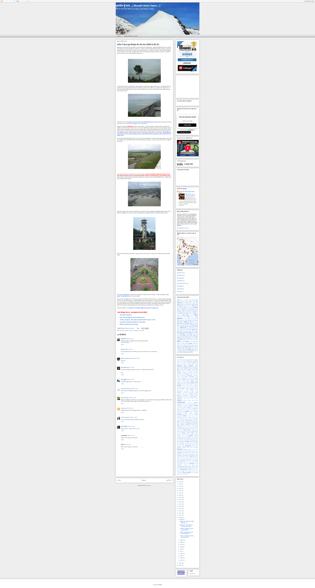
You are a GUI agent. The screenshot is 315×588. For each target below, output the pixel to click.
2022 (180, 490)
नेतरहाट (178, 326)
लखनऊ (186, 343)
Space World (195, 458)
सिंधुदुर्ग (183, 349)
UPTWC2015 (184, 468)
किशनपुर (196, 304)
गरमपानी (186, 310)
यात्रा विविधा (179, 280)
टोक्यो (197, 318)
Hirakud (130, 330)
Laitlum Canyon (191, 415)
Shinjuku (178, 456)
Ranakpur (196, 447)
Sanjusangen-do (186, 452)
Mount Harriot (191, 425)
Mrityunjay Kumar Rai (126, 358)
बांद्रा (187, 331)
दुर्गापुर (191, 323)
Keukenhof (179, 407)
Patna (181, 438)
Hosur (196, 395)
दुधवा (183, 323)
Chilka (186, 376)
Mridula (123, 349)
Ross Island (184, 451)
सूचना (192, 349)
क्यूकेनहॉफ (187, 309)
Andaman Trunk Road (181, 362)
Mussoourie (187, 428)
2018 (180, 499)
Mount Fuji (186, 425)
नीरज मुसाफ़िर (124, 379)
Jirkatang (189, 402)
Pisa (178, 443)
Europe (179, 385)
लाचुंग (178, 345)
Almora (178, 361)
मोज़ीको (188, 338)
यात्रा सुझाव (179, 286)
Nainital (189, 430)
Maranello (196, 421)
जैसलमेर (188, 316)
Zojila (186, 474)
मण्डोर (178, 335)
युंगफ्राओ (191, 338)
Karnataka (179, 405)
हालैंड (178, 352)
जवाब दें (122, 344)
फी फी (185, 329)
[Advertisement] (187, 86)
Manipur (192, 421)
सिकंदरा (186, 349)
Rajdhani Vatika (195, 446)
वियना (193, 346)
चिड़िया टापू (190, 313)
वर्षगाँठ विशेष (185, 346)
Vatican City (195, 469)
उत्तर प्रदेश (195, 301)
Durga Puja (194, 382)
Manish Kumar (192, 573)
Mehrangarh (195, 423)
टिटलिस (189, 318)
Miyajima (178, 424)
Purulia (196, 443)
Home (119, 36)
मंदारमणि (194, 334)
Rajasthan (188, 446)
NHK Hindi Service (194, 428)
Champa (196, 372)
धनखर (178, 325)
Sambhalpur (135, 330)
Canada (179, 372)
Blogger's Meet (190, 369)
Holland (191, 395)
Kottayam (179, 413)
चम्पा (192, 311)
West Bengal (186, 472)
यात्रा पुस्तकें (179, 289)
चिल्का (187, 313)
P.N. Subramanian (125, 388)
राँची (178, 342)
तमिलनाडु (189, 320)
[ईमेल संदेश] (137, 328)
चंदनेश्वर (186, 311)
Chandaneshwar (180, 373)
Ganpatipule (186, 388)
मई (181, 551)
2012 (180, 513)
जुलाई (181, 546)
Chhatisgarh (195, 375)
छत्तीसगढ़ (178, 315)
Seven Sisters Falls (193, 453)
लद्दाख (190, 343)
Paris (178, 438)
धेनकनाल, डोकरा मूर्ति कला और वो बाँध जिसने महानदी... (187, 536)
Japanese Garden (186, 400)
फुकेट (193, 329)
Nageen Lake (180, 430)
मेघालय (178, 338)
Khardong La (189, 407)
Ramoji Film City (187, 447)
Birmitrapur (190, 368)
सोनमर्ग (185, 350)
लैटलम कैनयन (188, 345)
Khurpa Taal (183, 408)
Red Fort (193, 449)
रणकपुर (193, 339)
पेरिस (193, 328)
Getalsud (179, 389)
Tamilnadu (179, 462)
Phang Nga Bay (194, 440)
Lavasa (194, 417)
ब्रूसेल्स (178, 334)
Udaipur (189, 468)
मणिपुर (197, 334)
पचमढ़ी (190, 326)
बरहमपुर (184, 331)
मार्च (181, 555)
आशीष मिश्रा (123, 338)
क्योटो (190, 309)
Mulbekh (196, 427)
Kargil (197, 404)
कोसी (181, 309)
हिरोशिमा (181, 352)
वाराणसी (190, 346)
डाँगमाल (181, 320)
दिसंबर (181, 519)
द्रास (197, 323)
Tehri (182, 463)
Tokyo (186, 466)
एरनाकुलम (193, 302)
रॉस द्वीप (180, 343)
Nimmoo (196, 434)
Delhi (184, 379)
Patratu (184, 438)
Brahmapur (190, 371)
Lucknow (183, 420)
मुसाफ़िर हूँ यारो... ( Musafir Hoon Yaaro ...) (138, 5)
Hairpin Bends (194, 391)
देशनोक (194, 323)
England (191, 383)
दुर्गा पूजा (187, 323)
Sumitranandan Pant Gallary (191, 459)
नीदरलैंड (196, 325)
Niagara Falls (185, 432)
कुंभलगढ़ (183, 306)
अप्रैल (181, 553)
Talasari (196, 460)
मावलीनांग (189, 336)
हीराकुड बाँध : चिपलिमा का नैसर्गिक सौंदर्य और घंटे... (187, 522)
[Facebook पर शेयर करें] (146, 328)
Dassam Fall (179, 379)
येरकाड (184, 339)
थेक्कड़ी (191, 322)
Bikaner (196, 366)
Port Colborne (187, 443)
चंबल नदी (190, 311)
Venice (178, 471)
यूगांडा (194, 338)
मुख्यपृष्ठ (144, 480)
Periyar (187, 440)
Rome (180, 451)
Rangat (185, 449)
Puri (193, 443)
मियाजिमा (192, 336)
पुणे (187, 328)
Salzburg (196, 451)
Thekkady (179, 465)
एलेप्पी (197, 303)
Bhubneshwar (187, 366)
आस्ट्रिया (196, 300)
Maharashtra (189, 420)
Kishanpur (189, 408)
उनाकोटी (190, 302)
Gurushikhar (186, 391)
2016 (180, 504)
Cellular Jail (185, 372)
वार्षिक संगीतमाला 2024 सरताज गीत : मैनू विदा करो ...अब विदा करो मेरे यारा (190, 196)
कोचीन (181, 307)
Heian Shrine (185, 393)
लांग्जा (197, 343)
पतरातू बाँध (196, 326)
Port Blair (181, 443)
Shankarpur (179, 455)
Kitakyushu (195, 408)
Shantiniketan (186, 455)
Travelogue (141, 330)
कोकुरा (178, 307)
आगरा (192, 300)
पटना (192, 326)
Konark (191, 411)
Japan (179, 400)
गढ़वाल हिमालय (183, 311)
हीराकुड (126, 330)
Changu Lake (192, 373)
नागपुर (187, 325)
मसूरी (181, 335)
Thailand (191, 463)
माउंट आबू (192, 335)
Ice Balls (184, 396)
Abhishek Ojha (124, 397)
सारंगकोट (196, 348)
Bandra (196, 364)
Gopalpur (191, 389)
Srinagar (178, 459)
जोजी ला (192, 316)
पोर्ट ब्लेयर (182, 329)
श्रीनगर (189, 348)
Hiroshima (185, 395)
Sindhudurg (195, 456)
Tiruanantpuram (180, 466)
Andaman (195, 361)
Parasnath (196, 437)
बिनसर (193, 331)
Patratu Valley (195, 438)
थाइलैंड (185, 322)
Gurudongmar (180, 391)
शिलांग (186, 348)
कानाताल (188, 304)
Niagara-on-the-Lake (181, 434)
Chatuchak (183, 375)
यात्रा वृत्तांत (122, 330)
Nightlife (192, 434)
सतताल (193, 348)
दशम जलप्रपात (195, 322)
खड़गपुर (193, 309)
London (196, 418)
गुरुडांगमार (193, 310)
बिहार (181, 332)
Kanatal (193, 404)
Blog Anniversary (181, 369)
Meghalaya (189, 423)
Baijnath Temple (186, 364)
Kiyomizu (187, 409)
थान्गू (188, 322)
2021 (180, 493)
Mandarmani (183, 421)
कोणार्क (189, 307)
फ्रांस (178, 331)
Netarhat (190, 431)
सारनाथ (180, 349)
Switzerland (183, 460)
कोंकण (196, 306)
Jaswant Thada (194, 400)
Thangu (196, 463)
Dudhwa (188, 382)
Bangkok (179, 365)
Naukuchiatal (182, 431)
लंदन (184, 343)
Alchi (193, 359)
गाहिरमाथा (189, 310)
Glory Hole (185, 389)
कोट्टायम (185, 307)
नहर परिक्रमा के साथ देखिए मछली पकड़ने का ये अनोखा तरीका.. (133, 322)
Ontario (196, 435)
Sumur (178, 460)
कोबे (191, 307)
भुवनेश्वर (190, 334)
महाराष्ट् (184, 335)
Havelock (179, 392)
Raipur (183, 446)
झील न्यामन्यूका (184, 318)
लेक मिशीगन (184, 345)
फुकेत (197, 329)
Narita (178, 431)
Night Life (188, 434)
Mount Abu (180, 425)
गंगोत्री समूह (179, 310)
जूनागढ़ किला (183, 316)
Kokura (182, 411)
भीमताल (187, 334)
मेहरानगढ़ (182, 338)
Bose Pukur (184, 371)
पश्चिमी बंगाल (183, 328)
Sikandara (187, 456)
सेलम (194, 349)
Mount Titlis (184, 427)
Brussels (196, 371)
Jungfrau (186, 404)
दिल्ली (178, 323)
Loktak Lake (191, 418)
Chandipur (186, 373)
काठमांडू (185, 304)
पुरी (188, 328)
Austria (188, 362)
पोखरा (196, 328)
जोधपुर (196, 316)
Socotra (178, 458)
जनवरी (181, 560)
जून (181, 549)
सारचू (178, 349)
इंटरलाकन (182, 301)
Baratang (185, 365)
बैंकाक (191, 332)
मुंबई (194, 336)
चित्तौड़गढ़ (181, 313)
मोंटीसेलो (185, 338)
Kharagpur (184, 407)
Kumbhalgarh (180, 414)
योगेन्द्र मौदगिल (124, 426)
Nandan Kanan (195, 430)
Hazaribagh (185, 392)
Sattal (183, 453)
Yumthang (179, 474)
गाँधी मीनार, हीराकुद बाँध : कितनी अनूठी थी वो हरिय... (186, 529)
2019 (180, 497)
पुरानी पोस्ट (169, 480)
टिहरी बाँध (193, 318)
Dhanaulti (192, 379)
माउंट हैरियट (182, 336)
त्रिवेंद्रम (181, 322)
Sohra (182, 458)
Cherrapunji (189, 375)
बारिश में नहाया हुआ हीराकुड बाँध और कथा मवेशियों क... (186, 533)
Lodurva (186, 418)
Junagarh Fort (180, 404)
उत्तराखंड (179, 303)
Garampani (192, 388)
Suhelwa (183, 459)
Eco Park (183, 383)
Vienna (182, 471)
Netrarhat (179, 432)
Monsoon (187, 424)
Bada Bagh (179, 364)
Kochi (194, 410)
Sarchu (196, 452)
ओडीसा (178, 304)
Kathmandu (185, 405)
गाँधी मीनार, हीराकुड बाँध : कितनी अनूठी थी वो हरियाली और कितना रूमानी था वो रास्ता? (137, 319)
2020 (180, 495)
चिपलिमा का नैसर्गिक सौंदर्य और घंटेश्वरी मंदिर (129, 324)
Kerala (196, 405)
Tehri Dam (186, 463)
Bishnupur (195, 368)
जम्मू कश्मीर (185, 315)
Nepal (187, 431)
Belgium (191, 365)
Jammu (196, 398)
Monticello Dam (194, 424)
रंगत (189, 339)
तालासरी (196, 320)
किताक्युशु (192, 304)
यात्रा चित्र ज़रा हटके (181, 283)
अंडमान (178, 300)
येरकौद (187, 339)
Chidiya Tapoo (180, 376)
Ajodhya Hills (188, 359)
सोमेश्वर (188, 350)
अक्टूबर (182, 540)
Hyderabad (180, 396)
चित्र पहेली (179, 278)
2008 (180, 565)
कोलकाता (195, 307)
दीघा (181, 323)
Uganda (193, 468)
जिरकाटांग (178, 316)
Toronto (190, 466)
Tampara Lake (186, 462)
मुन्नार (197, 336)
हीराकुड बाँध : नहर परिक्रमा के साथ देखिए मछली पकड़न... (186, 525)
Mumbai (178, 428)
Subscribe (187, 125)
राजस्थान (187, 342)
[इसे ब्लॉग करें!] (143, 328)
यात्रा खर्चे (179, 291)
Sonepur (190, 458)
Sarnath (179, 453)
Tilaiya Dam (195, 465)
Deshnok (188, 379)
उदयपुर (186, 303)
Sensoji (186, 453)
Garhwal (196, 388)
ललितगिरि (194, 343)
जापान (196, 315)
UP (193, 466)
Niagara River (194, 432)
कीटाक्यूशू (179, 306)
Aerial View (179, 359)
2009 (180, 563)
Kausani (191, 405)
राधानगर (191, 341)
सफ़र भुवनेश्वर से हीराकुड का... (126, 315)
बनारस (181, 331)
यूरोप (181, 339)
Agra (184, 359)
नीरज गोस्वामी (124, 367)
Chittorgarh (191, 376)
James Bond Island (189, 398)
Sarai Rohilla (192, 452)
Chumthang (179, 378)
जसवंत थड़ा (191, 315)
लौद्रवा (182, 346)
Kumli (186, 414)
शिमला (183, 348)
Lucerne (178, 420)
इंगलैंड (178, 301)
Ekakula (187, 383)
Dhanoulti (179, 380)
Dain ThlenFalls (190, 378)
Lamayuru (191, 417)
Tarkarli (178, 463)
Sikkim (191, 456)
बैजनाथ (193, 332)
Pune (191, 443)
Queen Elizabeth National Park (184, 444)
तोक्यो (178, 322)
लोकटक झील (194, 345)
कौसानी (183, 309)
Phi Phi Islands (180, 441)
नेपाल (180, 326)
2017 (180, 502)
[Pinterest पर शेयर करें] (148, 328)
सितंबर (181, 542)
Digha (192, 380)
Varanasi (190, 469)
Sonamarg (186, 458)
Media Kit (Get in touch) (131, 36)
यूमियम (178, 339)
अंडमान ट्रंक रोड (184, 300)
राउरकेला (182, 341)
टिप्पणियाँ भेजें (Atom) (146, 485)
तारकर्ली (193, 320)
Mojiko (182, 424)
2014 (180, 508)
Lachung (179, 416)
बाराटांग (190, 331)
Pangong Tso (189, 437)
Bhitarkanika (180, 366)
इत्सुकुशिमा (190, 301)
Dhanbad (196, 379)
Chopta (196, 376)
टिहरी (191, 318)
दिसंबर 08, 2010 (130, 338)
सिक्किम (189, 349)
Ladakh (184, 416)
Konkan (196, 411)
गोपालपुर (178, 311)
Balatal (192, 364)
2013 (180, 510)
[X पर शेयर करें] (145, 328)
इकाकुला (186, 301)
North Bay (184, 435)
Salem (193, 451)
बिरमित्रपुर (196, 331)
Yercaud (196, 472)
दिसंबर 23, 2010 (130, 435)
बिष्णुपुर (178, 332)
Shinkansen (183, 456)
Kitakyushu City (181, 410)
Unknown (123, 408)
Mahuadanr (195, 420)
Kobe (191, 409)
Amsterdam (189, 361)
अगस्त (181, 544)
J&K (194, 397)
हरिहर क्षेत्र (196, 350)
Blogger (155, 584)
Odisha (190, 435)
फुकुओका (189, 329)
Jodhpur (196, 402)
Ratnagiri (189, 449)
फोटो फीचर (179, 275)
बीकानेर (184, 332)
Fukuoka (179, 387)
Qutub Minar (195, 444)
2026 (180, 481)
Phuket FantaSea (194, 441)
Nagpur (185, 430)
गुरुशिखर (196, 310)
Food (188, 385)
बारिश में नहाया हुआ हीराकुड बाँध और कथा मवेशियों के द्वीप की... (132, 317)
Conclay (184, 378)
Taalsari (188, 460)
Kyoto (196, 414)
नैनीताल (183, 326)
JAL (197, 396)
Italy (192, 396)
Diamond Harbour (186, 380)
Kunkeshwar (190, 414)
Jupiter (189, 404)
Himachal (190, 393)
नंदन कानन (184, 325)
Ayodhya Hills (194, 362)
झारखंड (179, 319)
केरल (193, 306)
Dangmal (196, 378)
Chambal (191, 372)
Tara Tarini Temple (194, 462)
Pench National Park (181, 440)
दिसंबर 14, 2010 (133, 417)
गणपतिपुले (182, 310)
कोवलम (178, 309)
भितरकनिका (182, 334)
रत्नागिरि (196, 339)
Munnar (182, 428)
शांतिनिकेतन (179, 348)
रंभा (191, 339)
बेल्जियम (187, 332)
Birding (185, 368)
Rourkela (189, 451)
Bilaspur (178, 368)
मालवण (186, 336)
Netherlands (195, 431)
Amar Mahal (183, 361)
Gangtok (182, 388)
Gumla (196, 389)
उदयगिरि (183, 302)
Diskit (182, 382)
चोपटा (197, 313)
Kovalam (185, 413)
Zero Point (183, 474)
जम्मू (181, 315)
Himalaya (196, 393)
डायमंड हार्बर (185, 320)
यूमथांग (197, 338)
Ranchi (180, 449)
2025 (180, 484)
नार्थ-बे (190, 325)
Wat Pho (194, 471)
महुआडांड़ (188, 335)
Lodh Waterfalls (180, 418)
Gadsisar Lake (185, 386)
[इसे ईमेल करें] (142, 328)
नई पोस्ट (119, 480)
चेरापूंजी (194, 313)
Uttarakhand (183, 469)
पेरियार (190, 328)
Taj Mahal (192, 460)
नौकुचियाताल (187, 326)
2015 (180, 506)
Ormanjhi (179, 437)
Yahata (192, 472)
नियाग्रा (192, 325)
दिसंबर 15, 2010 (131, 426)
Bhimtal (196, 365)
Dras (185, 382)
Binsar (182, 368)
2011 (180, 515)
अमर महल (189, 300)
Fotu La (191, 385)
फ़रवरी (181, 558)
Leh (197, 417)
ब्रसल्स (196, 332)
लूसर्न (180, 345)
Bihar (192, 366)
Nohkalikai (179, 435)
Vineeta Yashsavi (125, 417)
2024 (180, 486)
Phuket (187, 441)
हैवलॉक (191, 352)
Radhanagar (179, 446)
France (196, 385)
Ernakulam (196, 383)
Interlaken (189, 396)
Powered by (183, 130)
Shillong (192, 455)
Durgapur (179, 383)
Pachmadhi (183, 437)
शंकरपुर (196, 346)
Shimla (196, 455)
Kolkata (187, 411)
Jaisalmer (179, 398)
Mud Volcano (191, 427)
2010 (180, 517)
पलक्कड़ (178, 328)
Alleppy (196, 359)
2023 (180, 488)
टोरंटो (178, 320)
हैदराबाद (188, 352)
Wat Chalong (188, 471)
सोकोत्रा (180, 350)
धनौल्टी (181, 325)
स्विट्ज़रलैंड (191, 350)
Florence (184, 385)
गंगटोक (196, 309)
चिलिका (184, 313)
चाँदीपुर (194, 311)
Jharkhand (181, 402)
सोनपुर (183, 350)
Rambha (179, 447)
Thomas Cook (186, 465)
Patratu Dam (189, 438)
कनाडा (182, 304)
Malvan (178, 421)
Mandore (188, 421)
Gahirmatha (191, 386)
